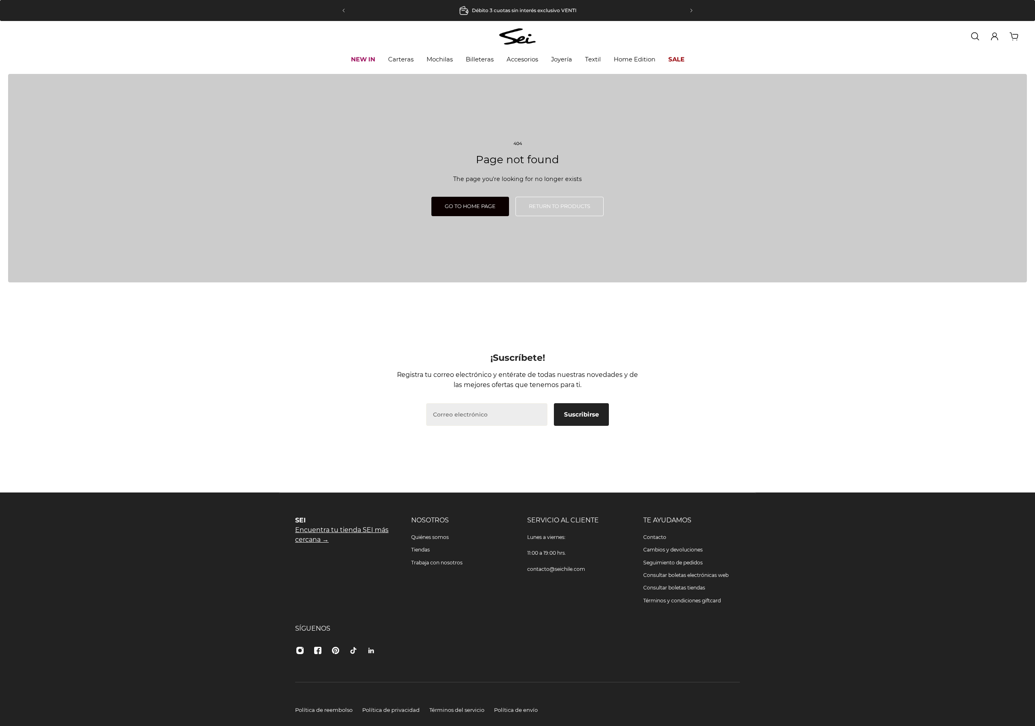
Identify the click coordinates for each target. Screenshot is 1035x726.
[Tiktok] (353, 650)
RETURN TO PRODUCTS (559, 206)
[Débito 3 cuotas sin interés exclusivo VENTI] (517, 10)
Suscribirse (581, 414)
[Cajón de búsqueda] (975, 36)
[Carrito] (1014, 36)
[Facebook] (318, 650)
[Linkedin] (371, 650)
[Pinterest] (335, 650)
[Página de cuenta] (994, 36)
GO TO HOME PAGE (470, 206)
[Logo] (517, 36)
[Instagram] (300, 650)
